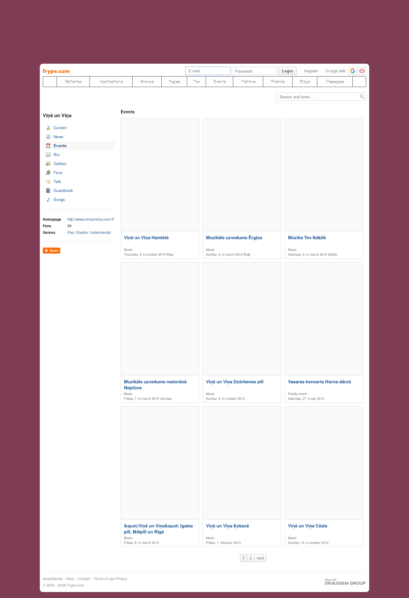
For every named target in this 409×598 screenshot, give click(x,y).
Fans (58, 172)
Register (311, 70)
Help (70, 578)
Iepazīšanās (53, 578)
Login (287, 71)
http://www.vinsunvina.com (88, 219)
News (58, 136)
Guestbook (63, 190)
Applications (111, 82)
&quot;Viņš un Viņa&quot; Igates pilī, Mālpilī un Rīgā (158, 529)
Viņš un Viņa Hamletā (146, 237)
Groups (147, 82)
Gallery (60, 163)
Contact (84, 578)
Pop (70, 232)
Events (219, 82)
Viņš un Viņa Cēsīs (307, 526)
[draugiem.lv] (50, 81)
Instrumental (101, 232)
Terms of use (104, 578)
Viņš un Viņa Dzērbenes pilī (234, 382)
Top (196, 82)
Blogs (304, 82)
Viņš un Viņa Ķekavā (227, 526)
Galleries (73, 82)
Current (60, 127)
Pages (174, 82)
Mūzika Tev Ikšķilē (307, 237)
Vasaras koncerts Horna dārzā (319, 382)
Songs (59, 199)
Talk (57, 181)
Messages (335, 82)
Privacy (121, 578)
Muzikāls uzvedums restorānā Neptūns (155, 384)
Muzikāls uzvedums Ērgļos (234, 237)
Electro (82, 232)
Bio (57, 154)
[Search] (359, 81)
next (260, 557)
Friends (278, 82)
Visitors (248, 82)
